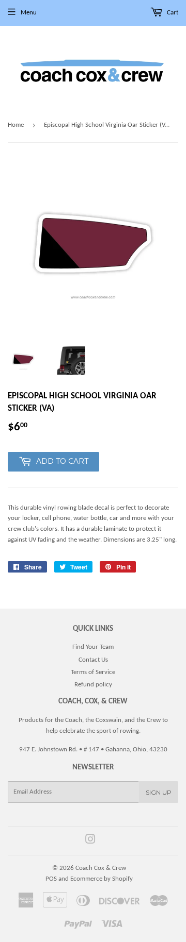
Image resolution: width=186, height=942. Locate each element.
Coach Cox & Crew (100, 868)
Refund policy (93, 684)
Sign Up (159, 792)
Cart (171, 12)
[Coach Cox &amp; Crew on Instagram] (90, 841)
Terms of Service (93, 672)
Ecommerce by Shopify (101, 879)
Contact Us (93, 660)
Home (16, 125)
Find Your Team (93, 647)
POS (51, 879)
